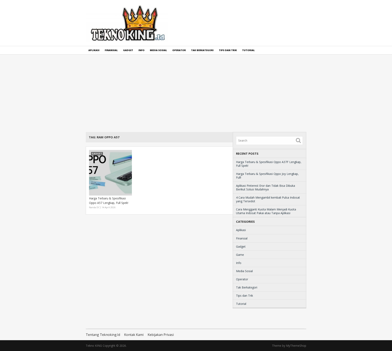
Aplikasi (93, 50)
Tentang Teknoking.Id (103, 334)
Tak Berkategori (202, 50)
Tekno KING (94, 346)
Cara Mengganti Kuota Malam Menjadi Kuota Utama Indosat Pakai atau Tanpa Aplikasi (266, 211)
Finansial (111, 50)
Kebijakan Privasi (161, 334)
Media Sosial (158, 50)
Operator (179, 50)
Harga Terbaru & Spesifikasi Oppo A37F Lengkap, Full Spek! (268, 164)
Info (141, 50)
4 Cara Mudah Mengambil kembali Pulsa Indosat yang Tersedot (268, 199)
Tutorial (248, 50)
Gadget (128, 50)
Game (240, 255)
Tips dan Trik (228, 50)
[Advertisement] (196, 93)
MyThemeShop (296, 346)
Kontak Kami (134, 334)
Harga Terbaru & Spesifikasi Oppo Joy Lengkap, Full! (267, 175)
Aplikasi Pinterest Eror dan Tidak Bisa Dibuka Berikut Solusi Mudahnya (265, 187)
